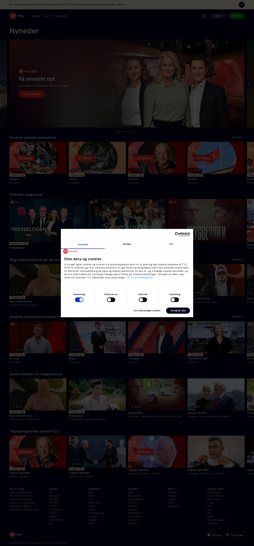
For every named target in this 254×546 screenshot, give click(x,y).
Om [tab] (171, 244)
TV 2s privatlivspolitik (140, 277)
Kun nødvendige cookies (147, 310)
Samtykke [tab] (83, 244)
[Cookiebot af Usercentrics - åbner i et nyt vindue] (177, 234)
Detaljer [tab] (127, 244)
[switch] (111, 299)
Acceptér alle (178, 310)
